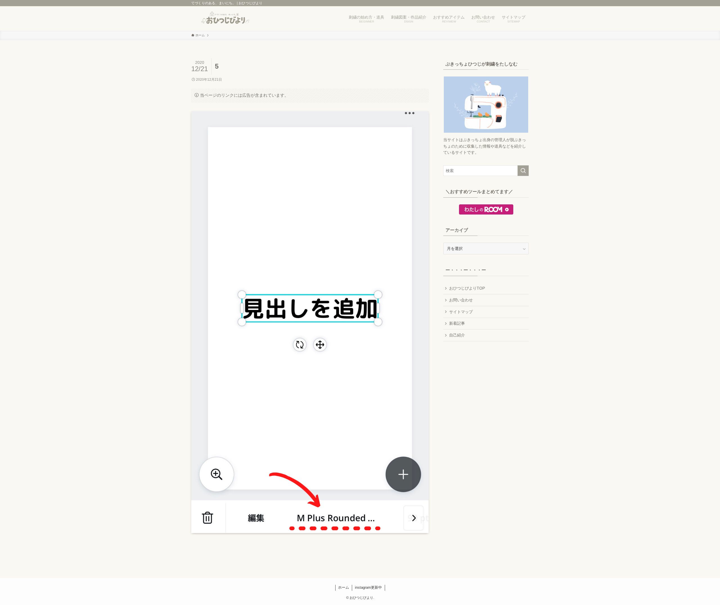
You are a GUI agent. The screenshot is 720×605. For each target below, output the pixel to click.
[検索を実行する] (523, 170)
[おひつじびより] (225, 18)
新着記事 (457, 323)
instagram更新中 (368, 587)
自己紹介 (457, 335)
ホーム (343, 587)
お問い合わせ (461, 300)
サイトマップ (461, 312)
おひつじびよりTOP (467, 288)
